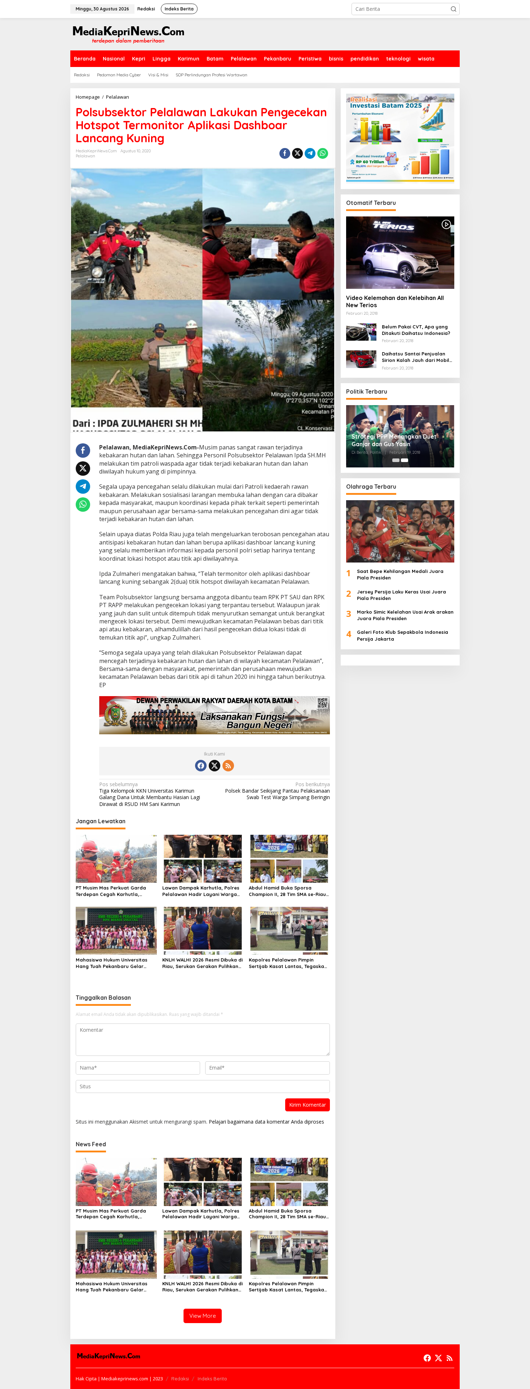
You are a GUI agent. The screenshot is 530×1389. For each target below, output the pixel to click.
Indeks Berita (212, 1378)
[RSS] (228, 765)
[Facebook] (201, 765)
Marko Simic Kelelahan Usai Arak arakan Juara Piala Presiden (405, 615)
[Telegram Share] (310, 153)
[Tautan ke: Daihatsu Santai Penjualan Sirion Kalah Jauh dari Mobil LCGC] (361, 358)
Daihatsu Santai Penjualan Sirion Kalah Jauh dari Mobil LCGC (415, 357)
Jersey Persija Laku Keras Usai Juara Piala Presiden (401, 595)
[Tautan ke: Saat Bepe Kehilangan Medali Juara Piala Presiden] (400, 531)
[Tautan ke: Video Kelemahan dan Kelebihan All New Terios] (400, 252)
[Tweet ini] (297, 153)
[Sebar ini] (284, 153)
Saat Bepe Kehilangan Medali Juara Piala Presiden (400, 574)
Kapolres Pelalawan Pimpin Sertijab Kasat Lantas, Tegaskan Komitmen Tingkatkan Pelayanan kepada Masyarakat (288, 963)
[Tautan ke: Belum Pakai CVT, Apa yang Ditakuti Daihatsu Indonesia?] (361, 331)
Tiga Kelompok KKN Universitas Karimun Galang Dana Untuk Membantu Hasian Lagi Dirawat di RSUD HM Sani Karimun (149, 794)
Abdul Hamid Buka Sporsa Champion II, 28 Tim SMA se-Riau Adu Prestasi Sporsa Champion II (288, 891)
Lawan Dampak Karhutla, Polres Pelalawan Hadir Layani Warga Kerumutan (200, 891)
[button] (453, 9)
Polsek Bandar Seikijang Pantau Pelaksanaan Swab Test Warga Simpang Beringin (277, 791)
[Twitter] (214, 765)
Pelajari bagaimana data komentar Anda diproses (266, 1121)
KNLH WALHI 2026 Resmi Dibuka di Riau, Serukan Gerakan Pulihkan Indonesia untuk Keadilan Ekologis (202, 963)
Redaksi (180, 1378)
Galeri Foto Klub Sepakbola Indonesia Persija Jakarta (402, 635)
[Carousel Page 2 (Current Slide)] (404, 460)
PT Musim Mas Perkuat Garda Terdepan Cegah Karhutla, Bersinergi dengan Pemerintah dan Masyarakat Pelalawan (112, 891)
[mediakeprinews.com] (128, 33)
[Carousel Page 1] (395, 460)
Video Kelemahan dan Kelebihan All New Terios (395, 301)
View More (202, 1315)
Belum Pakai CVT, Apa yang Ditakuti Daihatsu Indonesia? (416, 330)
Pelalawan (85, 155)
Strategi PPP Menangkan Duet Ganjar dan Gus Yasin (394, 440)
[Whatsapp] (322, 153)
